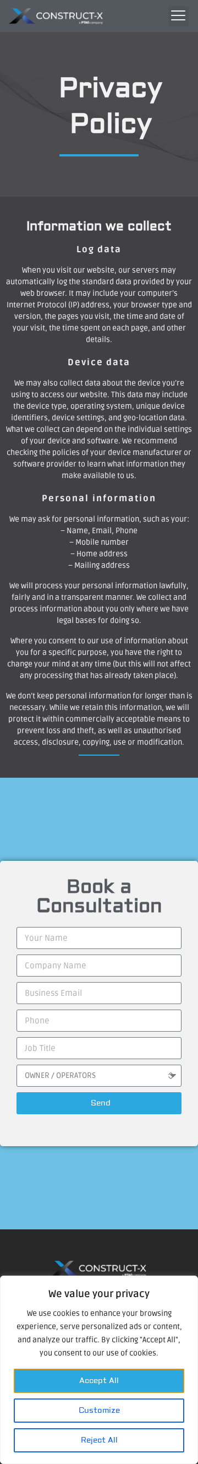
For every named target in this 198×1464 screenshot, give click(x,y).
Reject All (99, 1440)
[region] (99, 1370)
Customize (99, 1411)
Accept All (99, 1381)
